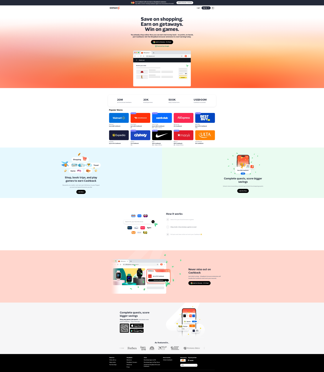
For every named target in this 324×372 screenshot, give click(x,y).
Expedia (111, 131)
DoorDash (134, 113)
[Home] (115, 7)
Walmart (111, 113)
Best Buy (197, 113)
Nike (153, 131)
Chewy (133, 131)
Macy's (176, 131)
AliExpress (177, 113)
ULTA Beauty (199, 131)
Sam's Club (155, 114)
